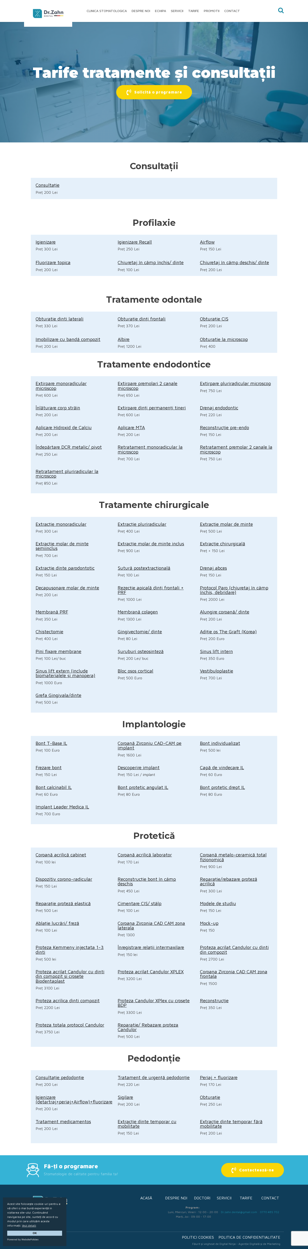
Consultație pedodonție (60, 1077)
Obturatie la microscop (224, 339)
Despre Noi (141, 11)
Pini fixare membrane (58, 651)
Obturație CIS (214, 318)
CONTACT (270, 1198)
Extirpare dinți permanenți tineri (152, 407)
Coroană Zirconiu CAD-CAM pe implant (149, 745)
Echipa (160, 11)
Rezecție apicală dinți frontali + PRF (151, 589)
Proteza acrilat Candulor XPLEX (151, 971)
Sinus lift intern (216, 651)
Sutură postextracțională (144, 568)
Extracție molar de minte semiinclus (62, 545)
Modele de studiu (218, 903)
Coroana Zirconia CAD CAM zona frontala (233, 973)
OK (35, 1233)
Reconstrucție (214, 1000)
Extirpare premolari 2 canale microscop (147, 385)
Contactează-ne (256, 1170)
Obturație (210, 1097)
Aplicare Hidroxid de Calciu (64, 427)
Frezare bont (49, 767)
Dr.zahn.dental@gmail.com (239, 1212)
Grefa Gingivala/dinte (58, 695)
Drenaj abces (213, 568)
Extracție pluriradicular (142, 524)
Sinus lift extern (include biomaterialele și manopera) (65, 673)
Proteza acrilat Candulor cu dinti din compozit (234, 949)
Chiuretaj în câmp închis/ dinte (151, 262)
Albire (123, 339)
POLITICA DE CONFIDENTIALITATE (249, 1237)
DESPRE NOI (176, 1198)
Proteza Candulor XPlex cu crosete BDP (154, 1002)
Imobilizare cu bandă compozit (68, 339)
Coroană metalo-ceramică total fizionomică (233, 857)
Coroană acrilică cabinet (61, 854)
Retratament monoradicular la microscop (150, 449)
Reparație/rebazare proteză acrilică (228, 881)
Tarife (193, 11)
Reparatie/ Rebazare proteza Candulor (148, 1027)
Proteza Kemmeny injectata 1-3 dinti (70, 949)
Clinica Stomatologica (107, 11)
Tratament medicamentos (63, 1121)
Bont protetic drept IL (222, 787)
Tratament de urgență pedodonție (154, 1077)
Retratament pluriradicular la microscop (67, 473)
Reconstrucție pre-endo (224, 427)
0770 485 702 (269, 1212)
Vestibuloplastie (216, 670)
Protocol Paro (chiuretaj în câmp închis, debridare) (234, 589)
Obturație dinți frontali (142, 318)
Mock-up (209, 923)
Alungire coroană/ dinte (224, 611)
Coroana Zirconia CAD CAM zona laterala (151, 925)
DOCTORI (202, 1198)
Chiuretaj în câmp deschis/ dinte (234, 262)
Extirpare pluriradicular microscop (235, 383)
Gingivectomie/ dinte (140, 631)
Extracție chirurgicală (222, 543)
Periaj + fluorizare (218, 1077)
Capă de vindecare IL (222, 767)
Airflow (207, 242)
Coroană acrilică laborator (145, 854)
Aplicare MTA (131, 427)
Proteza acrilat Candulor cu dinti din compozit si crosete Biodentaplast (70, 976)
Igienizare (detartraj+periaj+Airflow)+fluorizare (74, 1099)
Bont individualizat (220, 743)
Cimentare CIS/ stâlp (139, 903)
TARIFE (246, 1198)
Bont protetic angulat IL (143, 787)
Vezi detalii (29, 1225)
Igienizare (46, 242)
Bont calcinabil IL (54, 787)
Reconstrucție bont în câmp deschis (147, 881)
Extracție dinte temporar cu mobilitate (147, 1123)
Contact (232, 11)
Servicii (177, 11)
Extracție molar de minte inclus (151, 543)
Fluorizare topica (53, 262)
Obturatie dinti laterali (59, 318)
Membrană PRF (52, 611)
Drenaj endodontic (219, 407)
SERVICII (224, 1198)
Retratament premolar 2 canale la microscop (236, 449)
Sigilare (125, 1097)
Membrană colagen (138, 611)
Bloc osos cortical (135, 670)
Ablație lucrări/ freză (57, 923)
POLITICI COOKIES (198, 1237)
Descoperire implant (139, 767)
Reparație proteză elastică (63, 903)
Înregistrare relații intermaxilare (151, 947)
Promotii (211, 11)
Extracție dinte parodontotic (65, 568)
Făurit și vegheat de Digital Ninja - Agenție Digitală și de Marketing (236, 1244)
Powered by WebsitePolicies (22, 1239)
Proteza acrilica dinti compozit (68, 1000)
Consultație (47, 185)
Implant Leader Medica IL (62, 806)
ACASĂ (146, 1198)
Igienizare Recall (135, 242)
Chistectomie (49, 631)
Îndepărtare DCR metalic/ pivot (69, 447)
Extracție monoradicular (61, 524)
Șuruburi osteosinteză (141, 651)
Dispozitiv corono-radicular (64, 879)
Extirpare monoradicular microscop (61, 385)
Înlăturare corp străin (58, 407)
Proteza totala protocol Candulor (70, 1024)
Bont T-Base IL (51, 743)
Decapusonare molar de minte (67, 587)
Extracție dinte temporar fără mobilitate (231, 1123)
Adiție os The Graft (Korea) (228, 631)
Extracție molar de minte (226, 524)
